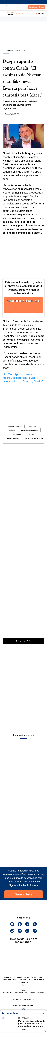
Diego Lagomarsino (29, 430)
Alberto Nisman (15, 427)
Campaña (32, 427)
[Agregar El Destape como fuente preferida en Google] (23, 119)
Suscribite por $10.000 (36, 7)
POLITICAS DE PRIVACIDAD (23, 1005)
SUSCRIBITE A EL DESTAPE (23, 301)
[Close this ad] (45, 1031)
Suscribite (23, 894)
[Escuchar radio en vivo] (3, 13)
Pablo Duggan (13, 438)
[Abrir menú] (4, 7)
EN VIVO (41, 13)
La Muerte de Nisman (34, 438)
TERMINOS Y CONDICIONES (23, 1000)
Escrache (17, 434)
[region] (23, 39)
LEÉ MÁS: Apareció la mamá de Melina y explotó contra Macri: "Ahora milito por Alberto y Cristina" (23, 378)
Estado (31, 434)
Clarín (12, 430)
